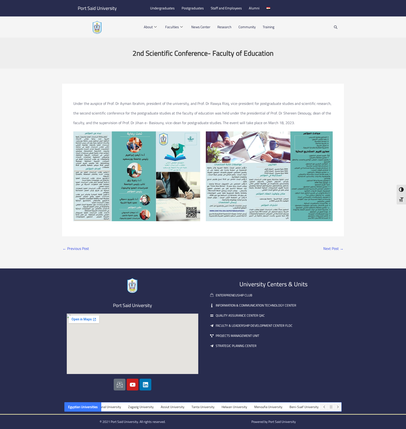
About (148, 27)
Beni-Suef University (292, 407)
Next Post (333, 248)
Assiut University (161, 407)
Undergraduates (162, 8)
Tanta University (191, 407)
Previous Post (75, 248)
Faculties (172, 27)
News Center (200, 27)
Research (224, 27)
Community (247, 27)
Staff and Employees (226, 8)
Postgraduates (193, 8)
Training (268, 27)
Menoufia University (257, 407)
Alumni (254, 8)
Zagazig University (129, 407)
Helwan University (223, 407)
